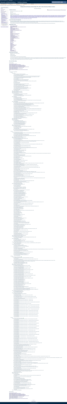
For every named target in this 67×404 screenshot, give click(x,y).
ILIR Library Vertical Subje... (19, 5)
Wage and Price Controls (24, 17)
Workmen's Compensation (34, 17)
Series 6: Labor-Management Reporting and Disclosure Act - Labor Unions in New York (19, 66)
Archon (33, 403)
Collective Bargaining (63, 15)
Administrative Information (3, 11)
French (18, 18)
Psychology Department (13, 45)
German (20, 18)
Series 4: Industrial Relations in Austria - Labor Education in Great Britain (17, 65)
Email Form (34, 401)
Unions (20, 17)
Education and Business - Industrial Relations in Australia (4, 15)
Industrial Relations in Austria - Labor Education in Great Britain (4, 16)
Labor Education (59, 16)
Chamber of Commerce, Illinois (48, 15)
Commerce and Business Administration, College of (16, 30)
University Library (8, 5)
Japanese (22, 18)
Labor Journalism (12, 39)
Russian (29, 18)
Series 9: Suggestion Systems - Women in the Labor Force (15, 68)
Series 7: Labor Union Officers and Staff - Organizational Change (16, 67)
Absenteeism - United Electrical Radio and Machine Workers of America (4, 22)
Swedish (31, 18)
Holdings (5, 5)
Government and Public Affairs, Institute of (15, 33)
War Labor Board (29, 17)
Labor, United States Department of (44, 16)
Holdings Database (22, 2)
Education (11, 32)
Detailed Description (3, 12)
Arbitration (44, 15)
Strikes (18, 17)
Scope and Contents (3, 9)
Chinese (16, 18)
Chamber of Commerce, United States (56, 15)
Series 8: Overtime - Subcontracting (13, 396)
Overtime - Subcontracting (3, 20)
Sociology (11, 17)
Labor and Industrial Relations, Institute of (52, 16)
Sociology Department (15, 17)
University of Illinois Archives (8, 2)
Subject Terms (2, 10)
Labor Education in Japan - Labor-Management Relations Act (4, 17)
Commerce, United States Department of (14, 29)
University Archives (2, 5)
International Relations (37, 16)
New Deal (11, 43)
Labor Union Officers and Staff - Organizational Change (4, 19)
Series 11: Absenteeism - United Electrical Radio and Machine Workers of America (18, 69)
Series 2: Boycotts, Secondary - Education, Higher (14, 64)
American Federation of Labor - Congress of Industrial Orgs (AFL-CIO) (34, 15)
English (14, 18)
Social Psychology (12, 46)
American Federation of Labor (23, 15)
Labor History (63, 16)
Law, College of (12, 42)
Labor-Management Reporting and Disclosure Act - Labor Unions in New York (4, 18)
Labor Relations (12, 40)
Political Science (12, 44)
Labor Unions (11, 41)
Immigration (11, 16)
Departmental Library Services (13, 5)
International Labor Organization (31, 16)
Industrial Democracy (15, 16)
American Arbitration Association (16, 15)
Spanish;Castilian (25, 18)
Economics (11, 31)
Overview (2, 8)
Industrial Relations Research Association (22, 16)
